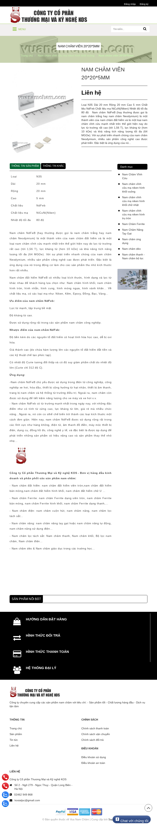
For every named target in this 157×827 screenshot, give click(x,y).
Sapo (111, 819)
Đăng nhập (130, 4)
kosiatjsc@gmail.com (27, 800)
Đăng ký (144, 4)
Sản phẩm (16, 734)
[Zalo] (5, 794)
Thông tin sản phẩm (25, 165)
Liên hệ (14, 745)
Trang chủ (16, 728)
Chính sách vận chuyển (95, 734)
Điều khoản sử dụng (93, 757)
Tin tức (14, 739)
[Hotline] (5, 777)
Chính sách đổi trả (92, 739)
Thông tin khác (53, 165)
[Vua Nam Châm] (49, 14)
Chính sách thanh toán (95, 728)
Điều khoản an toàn (93, 762)
